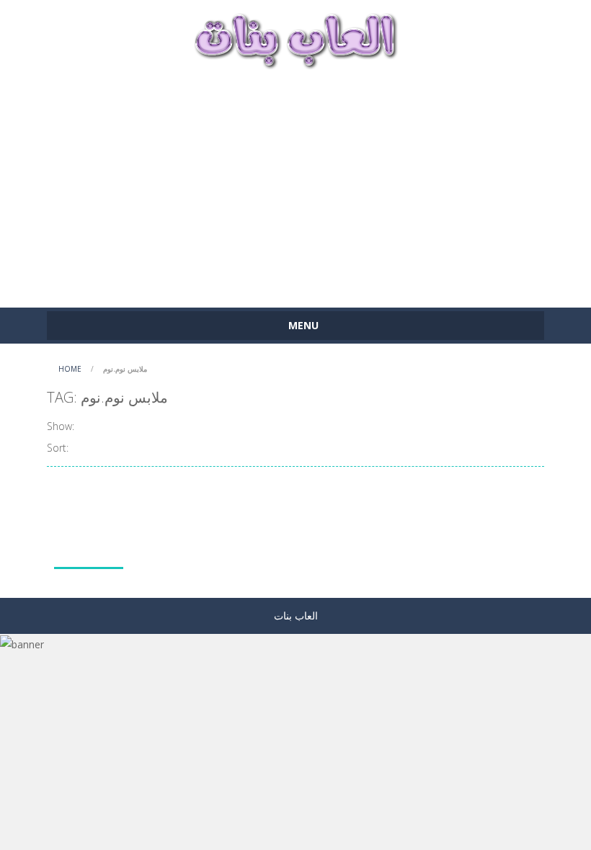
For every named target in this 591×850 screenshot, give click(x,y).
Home (70, 369)
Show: (60, 426)
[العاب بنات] (295, 39)
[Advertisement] (295, 181)
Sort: (57, 448)
